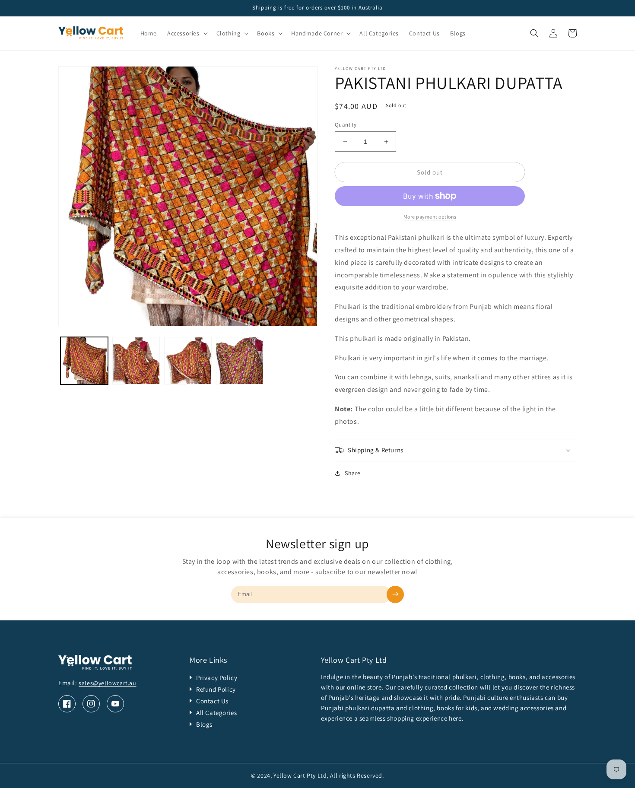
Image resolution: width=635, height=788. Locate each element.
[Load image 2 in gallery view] (136, 360)
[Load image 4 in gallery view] (240, 360)
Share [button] (353, 473)
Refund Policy (216, 689)
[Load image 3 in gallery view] (188, 360)
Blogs (204, 724)
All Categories (216, 713)
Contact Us (212, 701)
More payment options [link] (430, 216)
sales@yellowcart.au (107, 683)
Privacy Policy (216, 678)
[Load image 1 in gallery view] (84, 360)
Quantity (345, 124)
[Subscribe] (395, 594)
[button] (186, 33)
